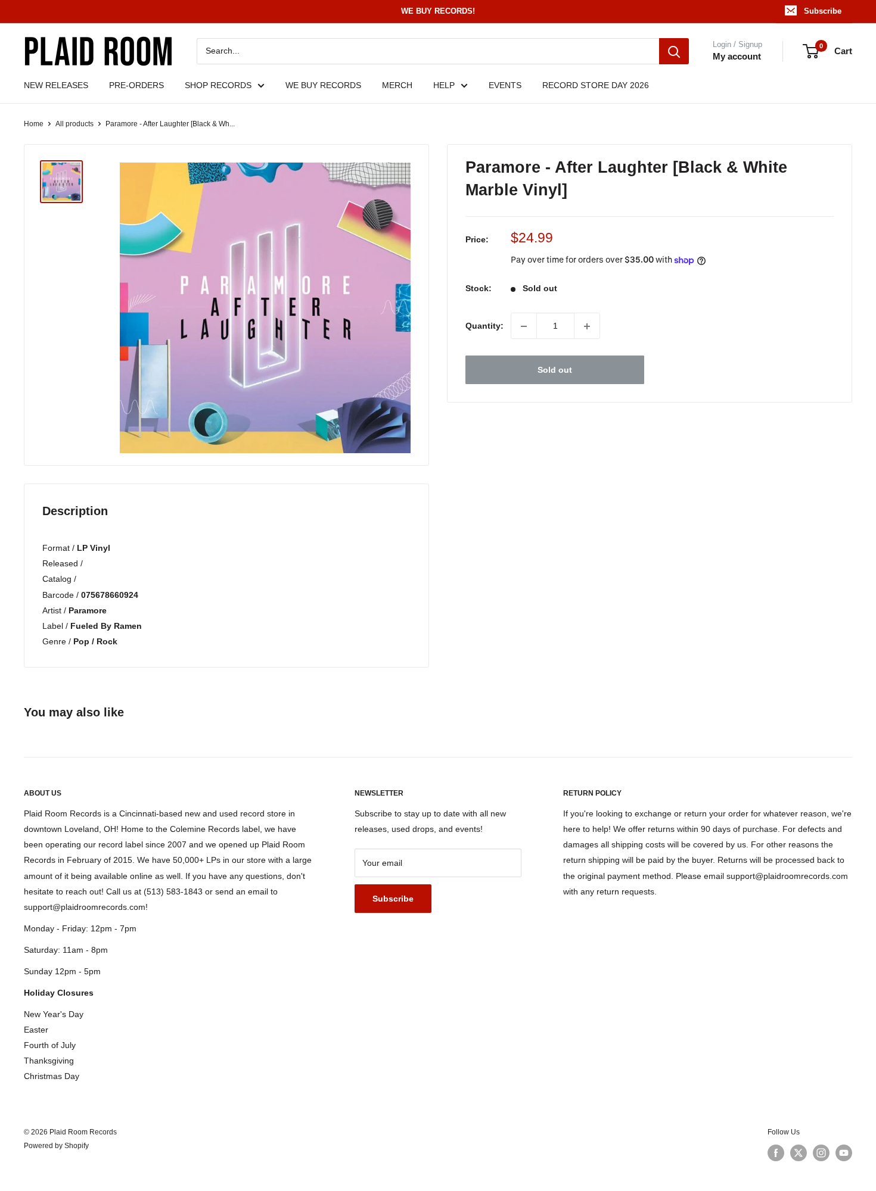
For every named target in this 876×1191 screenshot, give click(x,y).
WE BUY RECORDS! (438, 11)
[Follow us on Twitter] (798, 1153)
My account (737, 56)
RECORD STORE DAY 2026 (595, 85)
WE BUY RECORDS (323, 85)
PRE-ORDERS (136, 85)
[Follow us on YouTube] (843, 1153)
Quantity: (484, 326)
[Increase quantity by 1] (586, 326)
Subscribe (822, 11)
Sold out (555, 370)
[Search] (674, 51)
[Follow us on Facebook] (776, 1153)
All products (74, 124)
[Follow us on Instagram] (821, 1153)
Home (34, 124)
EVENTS (505, 85)
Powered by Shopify (56, 1146)
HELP (444, 85)
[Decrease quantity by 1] (523, 326)
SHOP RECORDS (218, 85)
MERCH (397, 85)
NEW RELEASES (56, 85)
